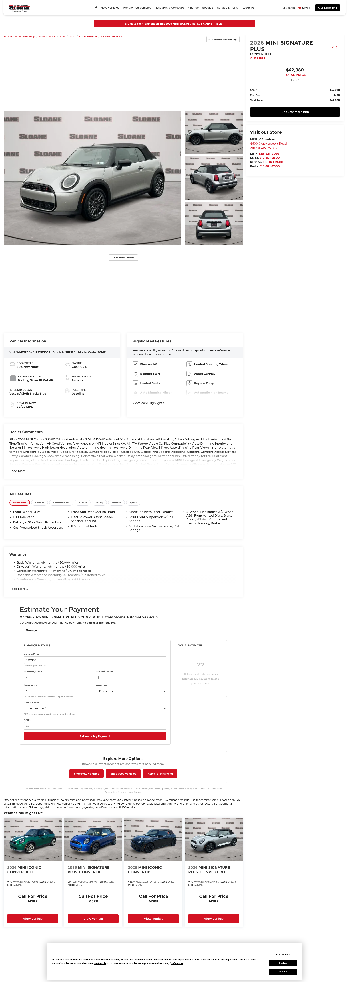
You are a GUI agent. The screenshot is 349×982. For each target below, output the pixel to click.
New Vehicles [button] (110, 7)
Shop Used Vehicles (123, 773)
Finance (31, 630)
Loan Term (102, 685)
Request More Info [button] (295, 112)
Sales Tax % (30, 685)
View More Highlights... (149, 403)
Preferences (283, 954)
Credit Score (31, 702)
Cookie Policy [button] (100, 963)
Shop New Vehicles (86, 773)
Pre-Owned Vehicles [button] (137, 7)
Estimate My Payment (95, 736)
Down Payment (33, 671)
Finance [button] (193, 7)
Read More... (18, 471)
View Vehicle (33, 918)
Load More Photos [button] (123, 257)
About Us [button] (248, 7)
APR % (27, 719)
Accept (283, 971)
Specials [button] (208, 7)
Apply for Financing (160, 773)
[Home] (96, 7)
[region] (295, 94)
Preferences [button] (177, 963)
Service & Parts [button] (227, 7)
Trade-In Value (104, 671)
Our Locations (327, 7)
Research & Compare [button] (169, 7)
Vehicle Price (31, 653)
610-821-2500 (269, 153)
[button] (92, 178)
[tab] (19, 503)
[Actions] (337, 47)
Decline (283, 963)
